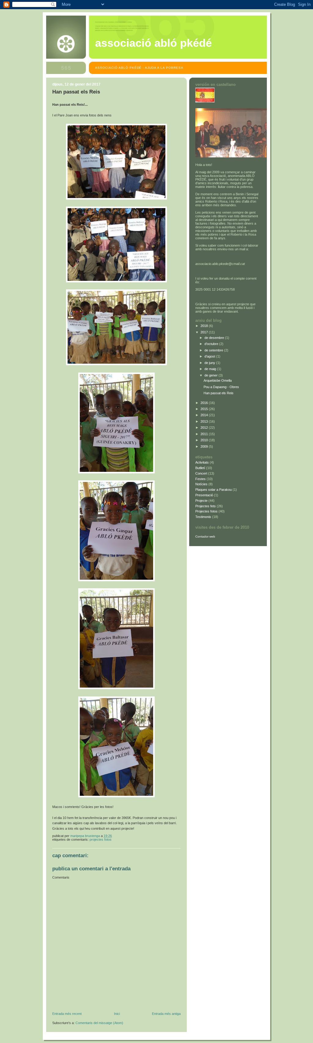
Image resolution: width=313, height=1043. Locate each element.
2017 (205, 332)
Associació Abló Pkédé (153, 43)
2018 (205, 326)
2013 (205, 421)
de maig (210, 369)
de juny (210, 363)
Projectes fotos (101, 839)
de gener (211, 375)
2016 (205, 403)
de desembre (214, 338)
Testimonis (203, 517)
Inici (117, 1013)
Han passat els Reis (219, 393)
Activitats (202, 462)
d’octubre (211, 344)
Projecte (201, 500)
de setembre (214, 350)
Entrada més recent (67, 1013)
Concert (201, 473)
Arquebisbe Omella (218, 380)
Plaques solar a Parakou (213, 489)
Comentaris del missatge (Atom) (99, 1023)
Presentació (204, 495)
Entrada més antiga (166, 1013)
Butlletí (200, 468)
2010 (205, 440)
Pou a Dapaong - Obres (221, 387)
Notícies (201, 484)
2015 (205, 409)
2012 (205, 427)
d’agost (210, 356)
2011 (205, 434)
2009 (205, 446)
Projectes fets (205, 506)
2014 (205, 415)
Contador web (205, 536)
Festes (200, 479)
